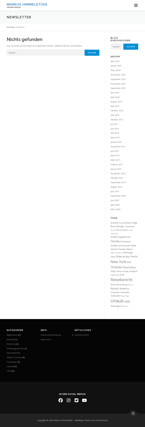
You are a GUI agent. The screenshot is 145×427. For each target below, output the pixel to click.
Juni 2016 (115, 128)
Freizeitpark (125, 241)
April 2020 (115, 97)
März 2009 (115, 209)
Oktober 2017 (117, 119)
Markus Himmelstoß (27, 4)
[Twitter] (76, 400)
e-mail (130, 230)
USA (8, 371)
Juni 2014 (115, 191)
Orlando (116, 267)
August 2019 (116, 101)
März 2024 (115, 70)
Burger (120, 226)
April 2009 (115, 204)
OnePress (79, 420)
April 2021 (115, 92)
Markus (129, 249)
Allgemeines (12, 335)
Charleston (130, 226)
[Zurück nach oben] (133, 414)
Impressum (46, 339)
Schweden (124, 292)
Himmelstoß (124, 245)
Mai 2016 (115, 133)
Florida (115, 241)
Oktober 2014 (117, 178)
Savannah (115, 292)
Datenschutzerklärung (51, 335)
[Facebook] (60, 400)
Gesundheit (12, 353)
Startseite (11, 27)
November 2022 (118, 83)
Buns (113, 226)
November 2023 (118, 74)
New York (118, 261)
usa (127, 301)
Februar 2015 (117, 164)
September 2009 (118, 195)
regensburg (115, 275)
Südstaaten (116, 295)
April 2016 (115, 137)
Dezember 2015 (118, 146)
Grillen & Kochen (14, 357)
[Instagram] (68, 400)
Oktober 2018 (117, 110)
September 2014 (118, 182)
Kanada (121, 249)
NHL (129, 262)
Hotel (133, 245)
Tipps (127, 296)
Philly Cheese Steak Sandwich (124, 271)
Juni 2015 (115, 151)
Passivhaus (129, 267)
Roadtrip (124, 288)
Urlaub (117, 301)
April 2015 (115, 155)
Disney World (121, 230)
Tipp (123, 296)
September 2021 (118, 88)
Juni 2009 (115, 200)
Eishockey (114, 234)
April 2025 (115, 61)
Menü (135, 5)
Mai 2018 (115, 115)
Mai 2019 (115, 106)
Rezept (115, 288)
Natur (113, 256)
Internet (114, 249)
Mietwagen (128, 252)
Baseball (114, 222)
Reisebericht (122, 279)
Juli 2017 (114, 124)
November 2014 (118, 173)
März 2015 (115, 160)
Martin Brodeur (116, 253)
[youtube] (84, 400)
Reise (122, 274)
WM (123, 306)
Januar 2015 (116, 169)
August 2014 (116, 187)
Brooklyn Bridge (130, 222)
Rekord (130, 285)
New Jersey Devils (127, 256)
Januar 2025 (116, 65)
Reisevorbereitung (119, 284)
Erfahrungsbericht (120, 236)
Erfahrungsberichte (15, 348)
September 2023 (118, 79)
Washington (116, 306)
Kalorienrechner (82, 335)
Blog (120, 223)
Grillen (114, 245)
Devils (113, 230)
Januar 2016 (116, 142)
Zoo (126, 306)
